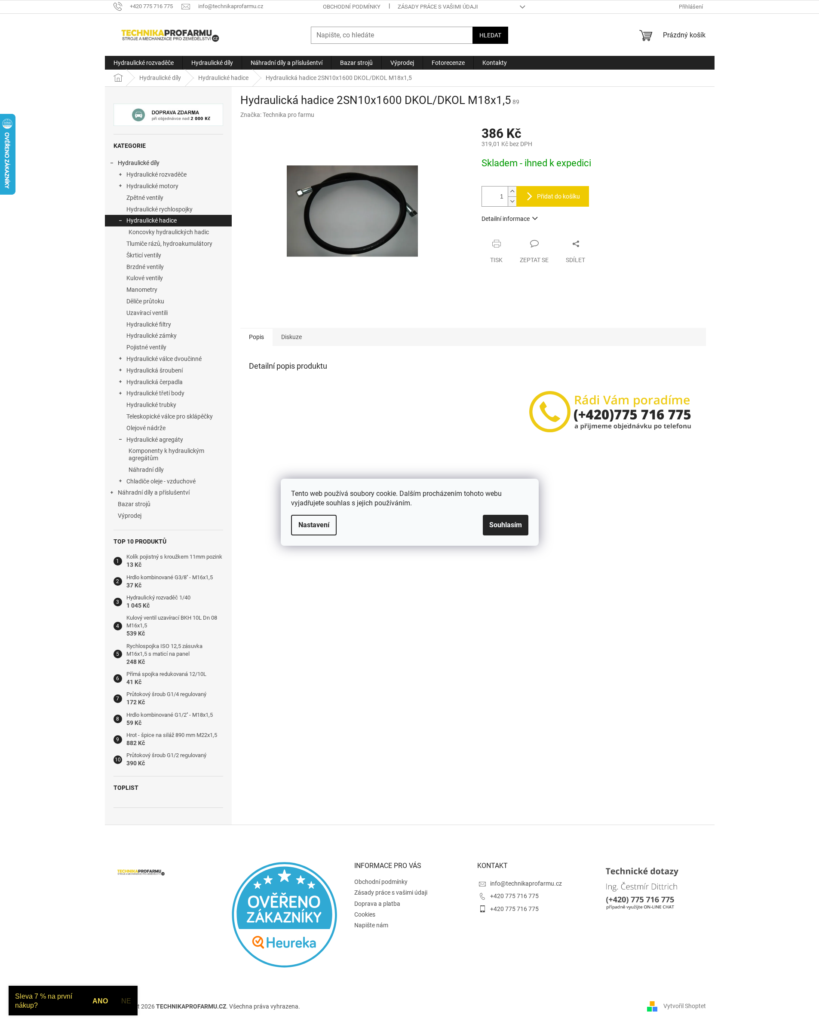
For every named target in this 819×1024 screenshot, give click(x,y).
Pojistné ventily (146, 347)
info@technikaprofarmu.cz (526, 883)
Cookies (364, 914)
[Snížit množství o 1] (512, 201)
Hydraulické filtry (148, 324)
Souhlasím (505, 525)
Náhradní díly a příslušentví (154, 492)
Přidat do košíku (558, 196)
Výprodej (129, 515)
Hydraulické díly (139, 162)
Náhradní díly (146, 469)
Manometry (141, 289)
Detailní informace (506, 218)
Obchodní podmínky (351, 6)
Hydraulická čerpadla (154, 382)
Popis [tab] (256, 336)
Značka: (277, 114)
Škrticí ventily (143, 255)
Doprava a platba (377, 903)
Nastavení (313, 525)
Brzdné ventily (145, 266)
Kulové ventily (144, 278)
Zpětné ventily (144, 197)
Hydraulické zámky (151, 335)
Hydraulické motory (152, 186)
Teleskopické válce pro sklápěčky (169, 416)
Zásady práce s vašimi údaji (438, 6)
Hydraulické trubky (151, 404)
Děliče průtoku (145, 301)
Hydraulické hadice (151, 220)
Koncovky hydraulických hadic (169, 232)
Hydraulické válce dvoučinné (164, 358)
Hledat (490, 35)
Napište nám (371, 925)
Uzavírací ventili (147, 312)
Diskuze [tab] (291, 336)
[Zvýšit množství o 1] (512, 191)
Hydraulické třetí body (155, 393)
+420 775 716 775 (514, 896)
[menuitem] (143, 63)
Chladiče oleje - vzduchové (161, 481)
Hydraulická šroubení (154, 370)
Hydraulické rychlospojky (159, 209)
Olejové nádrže (146, 428)
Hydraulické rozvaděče (156, 174)
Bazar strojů (134, 504)
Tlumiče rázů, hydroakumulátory (169, 243)
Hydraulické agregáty (154, 439)
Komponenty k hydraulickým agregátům (166, 454)
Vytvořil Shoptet (684, 1006)
